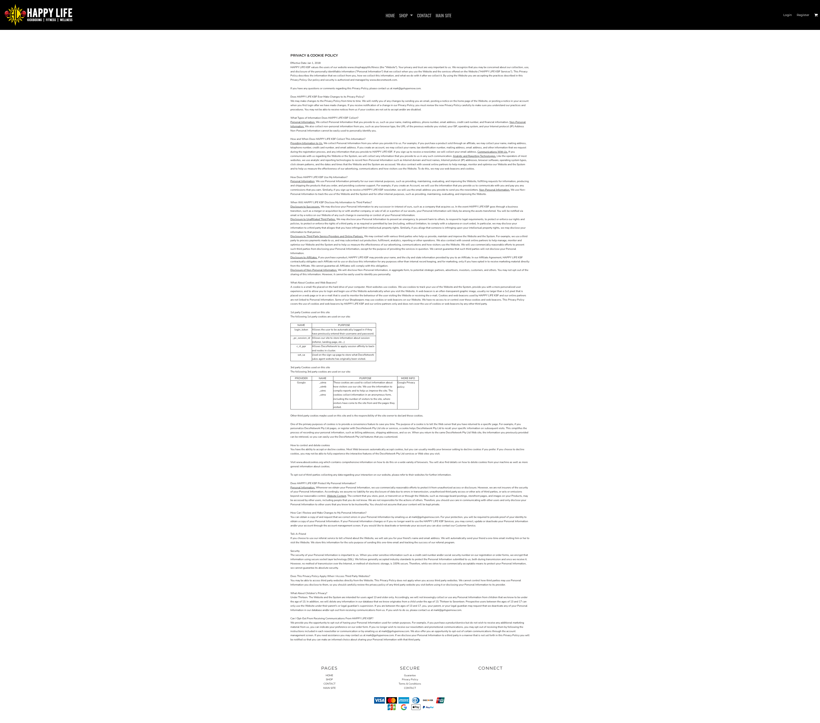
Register (803, 15)
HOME (329, 675)
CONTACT (329, 683)
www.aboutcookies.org (309, 462)
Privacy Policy (410, 679)
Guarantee (410, 675)
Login (787, 15)
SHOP (329, 679)
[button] (406, 15)
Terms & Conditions (410, 683)
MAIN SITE (329, 688)
